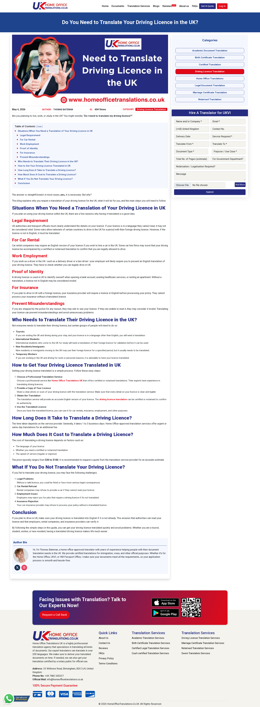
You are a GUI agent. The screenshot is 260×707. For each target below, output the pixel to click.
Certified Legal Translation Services (150, 648)
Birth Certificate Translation (210, 57)
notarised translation (209, 99)
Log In (222, 6)
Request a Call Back (54, 614)
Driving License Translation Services (200, 638)
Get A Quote (207, 6)
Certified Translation (210, 64)
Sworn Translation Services (195, 653)
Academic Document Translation (209, 50)
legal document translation (210, 85)
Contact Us (104, 643)
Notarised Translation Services (197, 648)
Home (105, 6)
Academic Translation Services (148, 638)
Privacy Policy (106, 658)
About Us (103, 638)
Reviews (168, 6)
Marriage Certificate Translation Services (202, 643)
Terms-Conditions (108, 663)
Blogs (156, 6)
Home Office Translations (209, 78)
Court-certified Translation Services (150, 653)
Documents (117, 6)
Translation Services (138, 6)
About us (184, 6)
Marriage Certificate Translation (210, 92)
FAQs (195, 6)
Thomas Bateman (63, 109)
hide (39, 126)
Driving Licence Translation (151, 109)
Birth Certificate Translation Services (151, 643)
